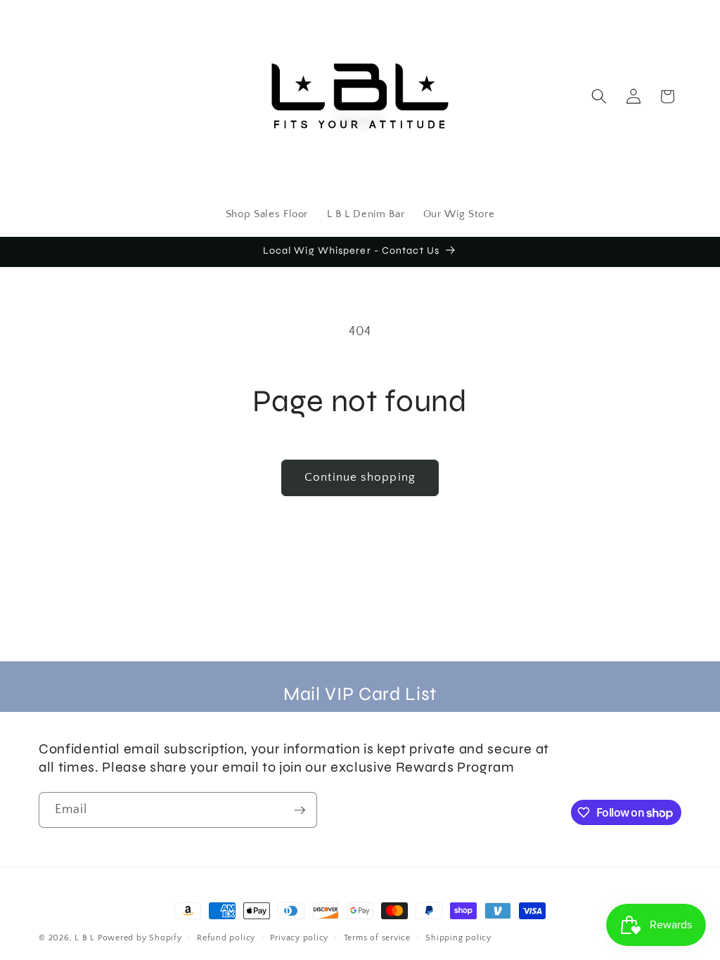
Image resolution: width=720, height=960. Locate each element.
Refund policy (226, 937)
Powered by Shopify (140, 937)
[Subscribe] (299, 810)
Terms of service (377, 937)
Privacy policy (299, 937)
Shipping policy (458, 937)
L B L (86, 937)
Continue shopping (360, 477)
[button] (599, 96)
